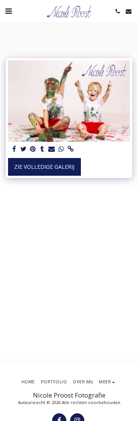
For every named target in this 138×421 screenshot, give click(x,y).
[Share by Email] (51, 149)
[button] (8, 11)
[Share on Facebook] (14, 149)
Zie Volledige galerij (44, 166)
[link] (70, 149)
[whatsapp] (61, 149)
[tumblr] (42, 149)
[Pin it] (33, 149)
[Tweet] (23, 149)
